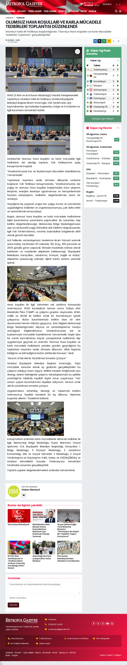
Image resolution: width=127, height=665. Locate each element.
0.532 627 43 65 (55, 624)
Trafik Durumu (45, 638)
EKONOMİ (73, 11)
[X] (98, 623)
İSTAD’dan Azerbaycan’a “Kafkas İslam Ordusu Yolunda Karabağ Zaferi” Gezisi (16, 562)
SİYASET (21, 11)
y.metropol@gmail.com (59, 629)
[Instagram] (103, 623)
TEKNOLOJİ (63, 652)
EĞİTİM (73, 652)
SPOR (84, 11)
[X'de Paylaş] (99, 41)
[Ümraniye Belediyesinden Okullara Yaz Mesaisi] (68, 547)
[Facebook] (94, 623)
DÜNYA (62, 11)
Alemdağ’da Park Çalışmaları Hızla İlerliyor (41, 558)
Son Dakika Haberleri (19, 643)
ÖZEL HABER (50, 11)
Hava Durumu (17, 638)
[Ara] (116, 11)
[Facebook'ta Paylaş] (95, 41)
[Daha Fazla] (109, 41)
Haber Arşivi (44, 643)
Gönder (13, 604)
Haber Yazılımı (106, 655)
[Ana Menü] (120, 11)
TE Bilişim (117, 655)
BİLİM (8, 655)
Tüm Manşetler (103, 638)
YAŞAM (14, 655)
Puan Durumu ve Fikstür (78, 638)
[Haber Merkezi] (14, 491)
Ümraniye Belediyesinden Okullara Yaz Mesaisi (68, 558)
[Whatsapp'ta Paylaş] (104, 41)
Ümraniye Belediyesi (18, 524)
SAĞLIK (92, 11)
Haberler (9, 18)
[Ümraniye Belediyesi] (19, 515)
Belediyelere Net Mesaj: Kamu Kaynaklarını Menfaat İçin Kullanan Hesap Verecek (41, 530)
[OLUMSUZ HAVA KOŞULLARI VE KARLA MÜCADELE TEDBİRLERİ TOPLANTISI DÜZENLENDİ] (44, 69)
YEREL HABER (35, 11)
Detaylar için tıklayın (103, 118)
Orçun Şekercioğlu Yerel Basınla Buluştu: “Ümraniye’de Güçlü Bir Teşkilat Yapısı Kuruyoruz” (68, 530)
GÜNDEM (10, 11)
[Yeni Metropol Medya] (24, 4)
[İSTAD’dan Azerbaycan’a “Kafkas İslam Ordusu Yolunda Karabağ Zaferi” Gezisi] (19, 547)
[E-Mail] (24, 495)
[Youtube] (107, 623)
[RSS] (112, 623)
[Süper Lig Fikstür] (118, 127)
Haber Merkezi (31, 489)
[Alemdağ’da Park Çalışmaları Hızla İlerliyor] (43, 547)
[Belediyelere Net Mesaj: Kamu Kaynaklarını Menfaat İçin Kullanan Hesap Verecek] (43, 515)
